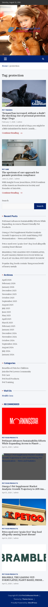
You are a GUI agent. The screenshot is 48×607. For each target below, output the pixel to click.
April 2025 (6, 319)
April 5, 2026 (7, 492)
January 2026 (8, 287)
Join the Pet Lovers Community (16, 371)
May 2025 (6, 315)
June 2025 (6, 312)
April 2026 (6, 280)
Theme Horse (27, 599)
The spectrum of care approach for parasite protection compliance (20, 173)
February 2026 (8, 283)
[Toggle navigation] (5, 58)
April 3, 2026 (7, 583)
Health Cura (7, 396)
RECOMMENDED (11, 404)
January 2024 (8, 354)
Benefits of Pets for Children (15, 368)
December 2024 (9, 333)
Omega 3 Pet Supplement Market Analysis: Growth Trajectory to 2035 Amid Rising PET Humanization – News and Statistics (22, 235)
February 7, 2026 (8, 122)
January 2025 (8, 329)
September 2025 (9, 301)
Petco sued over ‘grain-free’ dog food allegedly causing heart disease (22, 533)
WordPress (32, 602)
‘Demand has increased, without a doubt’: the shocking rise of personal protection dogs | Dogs (24, 116)
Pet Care (5, 169)
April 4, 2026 (7, 538)
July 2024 (6, 351)
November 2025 (9, 294)
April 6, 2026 (7, 447)
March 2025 (7, 322)
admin (19, 122)
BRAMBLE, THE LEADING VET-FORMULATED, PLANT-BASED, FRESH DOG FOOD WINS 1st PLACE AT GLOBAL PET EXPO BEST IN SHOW (23, 255)
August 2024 (8, 347)
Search (5, 200)
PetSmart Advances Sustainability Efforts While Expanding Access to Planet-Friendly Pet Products (24, 224)
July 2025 (6, 308)
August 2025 (7, 305)
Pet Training (7, 110)
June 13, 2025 (7, 178)
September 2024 (9, 344)
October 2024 (8, 340)
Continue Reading (10, 133)
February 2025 (8, 326)
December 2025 (9, 290)
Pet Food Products (10, 379)
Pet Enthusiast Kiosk (30, 595)
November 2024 (9, 337)
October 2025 (8, 297)
